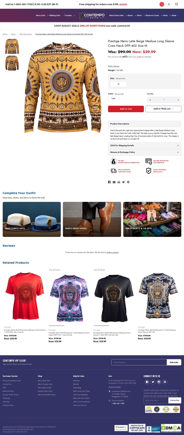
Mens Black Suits (44, 387)
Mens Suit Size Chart (81, 391)
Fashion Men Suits (45, 391)
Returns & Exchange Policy (122, 152)
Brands (76, 384)
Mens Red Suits (44, 380)
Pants (165, 15)
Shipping (6, 398)
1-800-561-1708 (118, 403)
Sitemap (6, 401)
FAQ (4, 387)
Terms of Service (80, 405)
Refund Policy (8, 391)
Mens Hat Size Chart (81, 398)
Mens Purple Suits (45, 384)
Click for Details (114, 387)
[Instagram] (159, 382)
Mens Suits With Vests (46, 394)
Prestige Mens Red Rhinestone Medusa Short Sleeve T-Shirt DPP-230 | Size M (25, 331)
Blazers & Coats (152, 15)
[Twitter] (123, 182)
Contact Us (7, 384)
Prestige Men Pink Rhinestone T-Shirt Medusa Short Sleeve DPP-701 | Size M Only (69, 334)
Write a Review (113, 66)
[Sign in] (168, 4)
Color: (116, 93)
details (123, 4)
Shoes (130, 15)
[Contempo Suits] (92, 15)
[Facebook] (109, 182)
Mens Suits (40, 15)
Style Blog (77, 387)
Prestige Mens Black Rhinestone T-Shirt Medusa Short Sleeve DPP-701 (157, 331)
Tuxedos (68, 15)
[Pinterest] (128, 182)
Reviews (76, 380)
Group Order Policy (10, 394)
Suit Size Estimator (80, 394)
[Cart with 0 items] (176, 4)
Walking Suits (54, 15)
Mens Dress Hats (116, 15)
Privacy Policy (8, 405)
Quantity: (150, 93)
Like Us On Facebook (81, 401)
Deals (174, 15)
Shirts (139, 15)
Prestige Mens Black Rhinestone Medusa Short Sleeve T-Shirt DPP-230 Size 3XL (112, 334)
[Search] (161, 4)
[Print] (118, 182)
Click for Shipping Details (122, 145)
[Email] (114, 182)
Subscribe (174, 362)
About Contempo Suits (12, 380)
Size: (117, 78)
